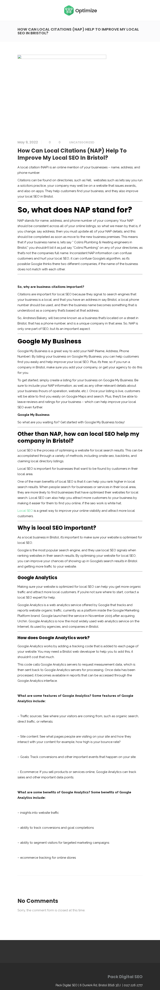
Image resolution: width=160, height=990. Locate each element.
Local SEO (25, 511)
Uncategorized (81, 142)
